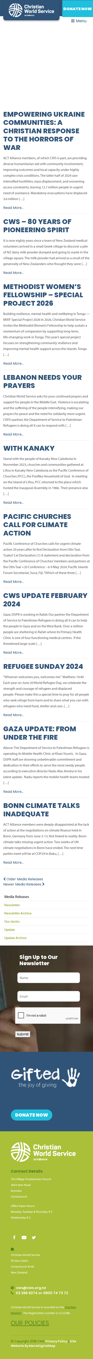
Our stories (12, 921)
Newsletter (12, 905)
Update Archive (15, 938)
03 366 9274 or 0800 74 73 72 (42, 1293)
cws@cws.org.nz (31, 1287)
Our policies (30, 1323)
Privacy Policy (56, 1341)
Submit (23, 1034)
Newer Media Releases (22, 884)
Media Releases (16, 896)
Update (9, 929)
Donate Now (77, 8)
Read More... (13, 207)
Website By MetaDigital (29, 1346)
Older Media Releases (24, 879)
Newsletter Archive (18, 913)
